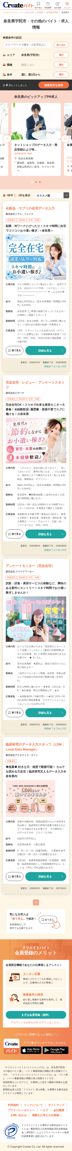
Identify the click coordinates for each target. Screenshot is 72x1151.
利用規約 (13, 1105)
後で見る (16, 350)
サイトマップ (56, 1105)
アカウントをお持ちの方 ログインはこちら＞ (36, 1022)
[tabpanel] (36, 139)
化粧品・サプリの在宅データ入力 (30, 208)
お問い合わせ (19, 1115)
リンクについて (33, 1105)
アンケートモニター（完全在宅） (30, 566)
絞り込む (61, 45)
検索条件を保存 (53, 85)
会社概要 (59, 1110)
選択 (61, 55)
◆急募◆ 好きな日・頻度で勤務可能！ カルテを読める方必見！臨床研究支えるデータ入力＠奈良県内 (36, 771)
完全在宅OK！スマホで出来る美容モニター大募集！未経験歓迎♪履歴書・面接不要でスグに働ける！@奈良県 (35, 409)
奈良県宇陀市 (52, 12)
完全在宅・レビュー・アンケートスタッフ (35, 385)
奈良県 (40, 12)
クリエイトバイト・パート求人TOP (18, 12)
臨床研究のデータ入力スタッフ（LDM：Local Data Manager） (35, 747)
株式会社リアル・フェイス (19, 214)
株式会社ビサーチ (15, 393)
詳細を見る (45, 350)
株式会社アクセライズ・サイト (22, 755)
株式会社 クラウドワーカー (20, 571)
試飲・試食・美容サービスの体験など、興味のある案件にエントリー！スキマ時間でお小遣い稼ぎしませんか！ (36, 588)
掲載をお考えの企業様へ (47, 1115)
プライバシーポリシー (21, 1110)
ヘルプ (44, 1110)
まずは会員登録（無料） (36, 1014)
